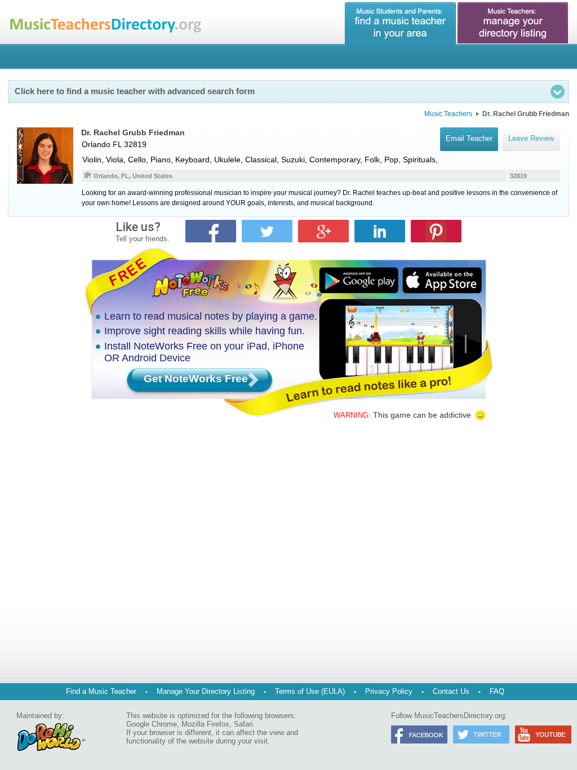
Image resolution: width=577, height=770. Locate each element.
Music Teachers (448, 114)
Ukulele (227, 159)
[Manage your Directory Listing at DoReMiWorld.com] (513, 23)
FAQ (497, 691)
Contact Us (451, 691)
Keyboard (192, 159)
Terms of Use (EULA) (310, 691)
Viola (114, 159)
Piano (160, 159)
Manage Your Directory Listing (206, 691)
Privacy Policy (388, 691)
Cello (137, 159)
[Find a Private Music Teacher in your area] (400, 23)
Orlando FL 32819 (114, 144)
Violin (91, 159)
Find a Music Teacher (101, 691)
